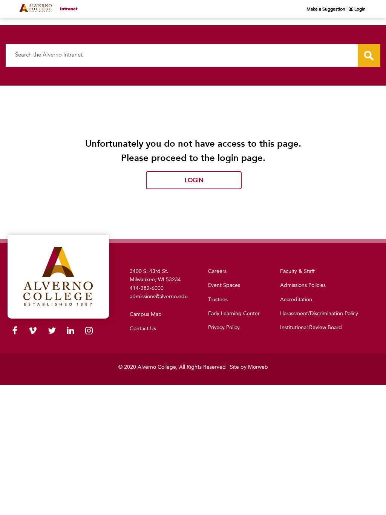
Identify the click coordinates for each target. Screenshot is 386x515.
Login (359, 9)
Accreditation (296, 299)
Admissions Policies (303, 285)
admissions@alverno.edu (159, 296)
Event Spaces (224, 285)
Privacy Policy (224, 327)
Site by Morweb (249, 367)
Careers (217, 271)
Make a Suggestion (325, 9)
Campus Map (146, 314)
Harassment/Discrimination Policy (319, 313)
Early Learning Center (234, 313)
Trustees (218, 299)
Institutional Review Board (311, 327)
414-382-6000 (147, 288)
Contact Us (143, 328)
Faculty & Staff (297, 271)
